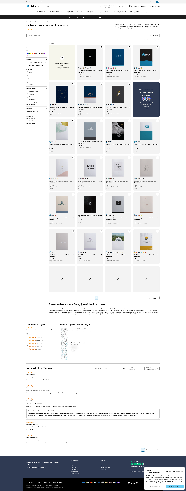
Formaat (28, 59)
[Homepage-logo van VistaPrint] (34, 6)
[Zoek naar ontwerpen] (45, 35)
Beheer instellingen (155, 486)
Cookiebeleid (163, 483)
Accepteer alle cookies (175, 486)
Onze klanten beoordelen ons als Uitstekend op (142, 471)
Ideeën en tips (74, 469)
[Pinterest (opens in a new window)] (137, 483)
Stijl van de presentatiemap (34, 79)
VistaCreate (29, 1)
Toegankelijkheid (75, 471)
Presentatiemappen (40, 21)
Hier (100, 17)
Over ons (103, 463)
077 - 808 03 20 (29, 482)
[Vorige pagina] (92, 298)
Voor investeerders (105, 467)
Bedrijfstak (29, 108)
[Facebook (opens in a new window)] (129, 483)
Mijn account (74, 463)
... (32, 21)
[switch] (154, 2)
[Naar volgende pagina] (158, 450)
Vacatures (103, 465)
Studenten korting (75, 473)
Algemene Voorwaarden (53, 482)
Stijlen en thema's (31, 88)
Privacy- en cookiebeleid (42, 482)
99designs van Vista (39, 1)
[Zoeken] (94, 6)
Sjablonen (49, 21)
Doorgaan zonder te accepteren (174, 471)
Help (72, 465)
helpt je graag (36, 467)
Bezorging (73, 467)
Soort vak (29, 69)
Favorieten (155, 35)
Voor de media (104, 469)
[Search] (124, 368)
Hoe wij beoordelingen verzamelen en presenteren (40, 329)
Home (27, 21)
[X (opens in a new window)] (134, 483)
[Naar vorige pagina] (138, 450)
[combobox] (69, 6)
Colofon (60, 482)
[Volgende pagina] (104, 298)
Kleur (27, 50)
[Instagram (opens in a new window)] (131, 483)
